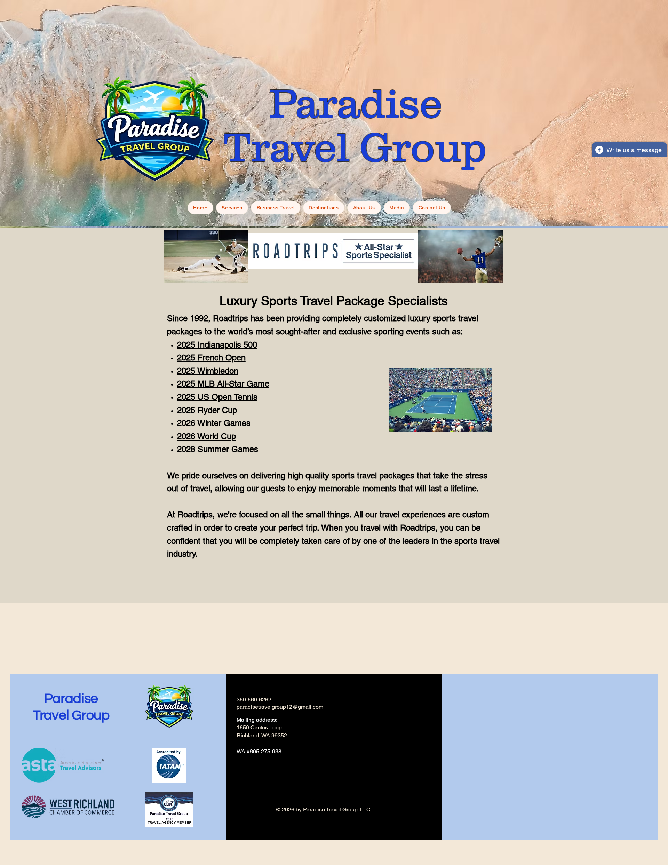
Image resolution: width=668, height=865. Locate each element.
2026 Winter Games (213, 423)
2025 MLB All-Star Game (223, 383)
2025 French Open (211, 357)
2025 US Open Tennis (217, 397)
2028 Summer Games (217, 449)
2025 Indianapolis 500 (217, 344)
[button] (232, 207)
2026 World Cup (206, 436)
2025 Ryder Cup (207, 410)
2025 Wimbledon (207, 370)
